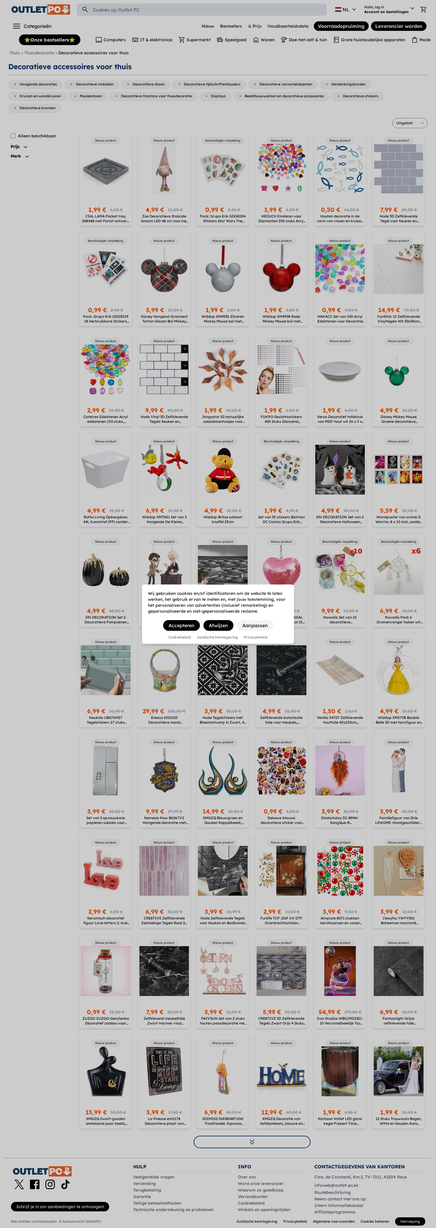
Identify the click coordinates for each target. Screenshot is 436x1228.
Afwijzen (218, 625)
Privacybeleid (256, 637)
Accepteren (181, 625)
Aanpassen (255, 625)
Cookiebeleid (179, 637)
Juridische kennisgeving (217, 637)
